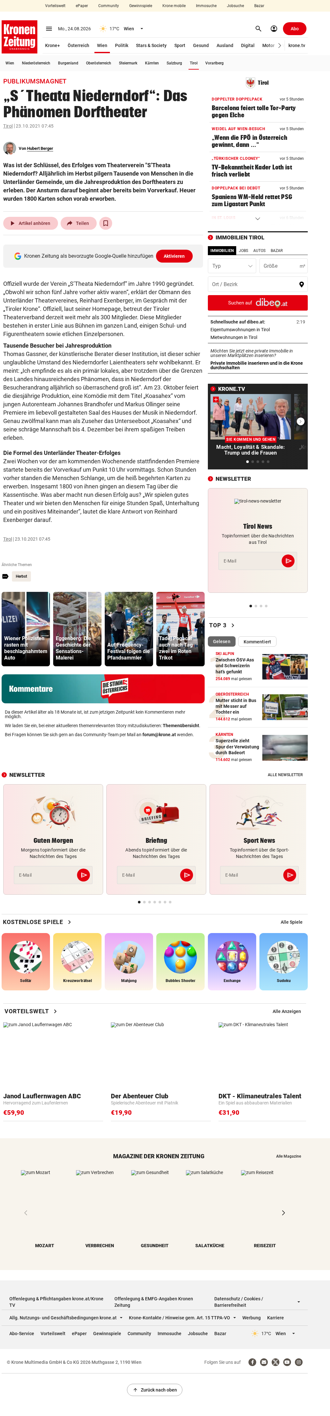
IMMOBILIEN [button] (222, 250)
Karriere (275, 1317)
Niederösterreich (36, 63)
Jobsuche (235, 6)
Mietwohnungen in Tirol (253, 337)
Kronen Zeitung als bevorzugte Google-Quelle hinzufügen (104, 256)
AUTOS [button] (259, 250)
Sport (179, 45)
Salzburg (174, 63)
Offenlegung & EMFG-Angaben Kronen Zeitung (153, 1302)
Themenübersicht (181, 725)
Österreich (78, 45)
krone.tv (296, 45)
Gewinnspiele (140, 6)
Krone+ (52, 45)
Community (108, 6)
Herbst (21, 576)
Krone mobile (174, 6)
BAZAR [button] (277, 250)
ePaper (82, 6)
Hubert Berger (40, 148)
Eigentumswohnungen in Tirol (257, 329)
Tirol (194, 63)
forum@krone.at (159, 734)
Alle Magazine (288, 1156)
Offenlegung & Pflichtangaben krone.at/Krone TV (56, 1302)
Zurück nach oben (154, 1389)
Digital (248, 45)
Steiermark (128, 63)
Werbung (251, 1317)
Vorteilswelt (55, 6)
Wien (102, 45)
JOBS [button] (243, 250)
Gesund (201, 45)
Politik (121, 45)
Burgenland (68, 63)
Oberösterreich (98, 63)
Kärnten (152, 63)
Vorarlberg (214, 63)
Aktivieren (174, 256)
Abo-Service (21, 1333)
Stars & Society (151, 45)
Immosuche (206, 6)
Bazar (259, 6)
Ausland (225, 45)
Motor (268, 45)
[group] (26, 629)
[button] (279, 45)
